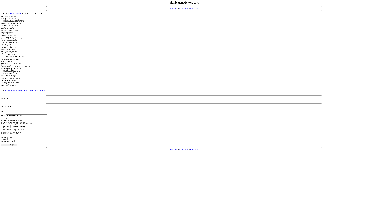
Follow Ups (173, 8)
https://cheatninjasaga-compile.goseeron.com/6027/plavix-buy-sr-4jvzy (26, 90)
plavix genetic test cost (14, 13)
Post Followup (183, 8)
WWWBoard (194, 8)
